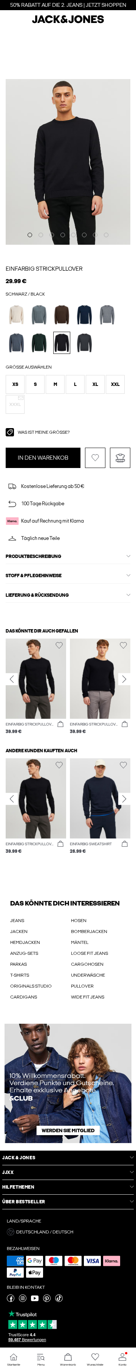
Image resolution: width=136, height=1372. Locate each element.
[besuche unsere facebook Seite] (10, 1300)
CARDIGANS (23, 997)
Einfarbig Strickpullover (44, 268)
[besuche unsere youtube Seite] (35, 1300)
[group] (36, 687)
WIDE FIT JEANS (87, 997)
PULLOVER (82, 986)
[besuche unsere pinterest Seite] (47, 1300)
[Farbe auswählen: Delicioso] (61, 314)
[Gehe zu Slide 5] (73, 235)
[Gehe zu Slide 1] (30, 235)
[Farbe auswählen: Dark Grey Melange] (84, 343)
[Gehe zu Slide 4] (62, 235)
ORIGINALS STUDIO (31, 986)
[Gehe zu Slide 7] (95, 235)
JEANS (17, 920)
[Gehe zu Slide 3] (51, 235)
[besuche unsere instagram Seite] (22, 1300)
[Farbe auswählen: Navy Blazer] (84, 314)
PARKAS (18, 964)
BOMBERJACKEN (89, 931)
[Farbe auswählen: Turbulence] (16, 343)
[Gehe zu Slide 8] (106, 235)
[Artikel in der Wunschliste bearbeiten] (95, 458)
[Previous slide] (12, 679)
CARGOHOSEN (87, 964)
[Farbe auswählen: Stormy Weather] (39, 314)
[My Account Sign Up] (68, 1083)
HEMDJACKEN (25, 942)
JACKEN (19, 931)
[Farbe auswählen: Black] (61, 343)
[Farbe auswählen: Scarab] (39, 343)
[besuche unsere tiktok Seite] (59, 1300)
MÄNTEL (79, 942)
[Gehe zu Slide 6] (84, 235)
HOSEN (79, 920)
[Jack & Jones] (68, 22)
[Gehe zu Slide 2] (41, 235)
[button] (15, 384)
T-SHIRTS (19, 975)
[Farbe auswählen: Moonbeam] (16, 314)
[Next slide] (124, 679)
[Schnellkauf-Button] (60, 724)
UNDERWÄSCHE (88, 975)
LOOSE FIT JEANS (89, 953)
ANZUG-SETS (24, 953)
